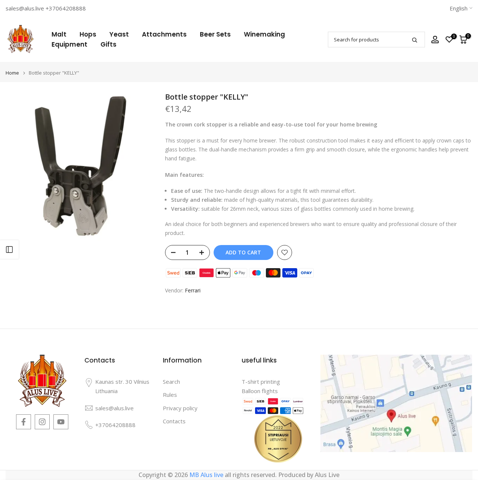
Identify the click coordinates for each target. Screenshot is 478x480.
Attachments (164, 34)
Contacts (174, 421)
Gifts (108, 44)
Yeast (119, 34)
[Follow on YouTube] (60, 421)
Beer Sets (215, 34)
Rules (170, 394)
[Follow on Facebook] (23, 421)
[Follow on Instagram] (42, 421)
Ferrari (193, 290)
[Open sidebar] (9, 249)
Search (171, 381)
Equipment (69, 44)
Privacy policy (180, 408)
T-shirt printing (261, 381)
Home (12, 72)
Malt (59, 34)
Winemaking (264, 34)
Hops (88, 34)
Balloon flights (260, 391)
